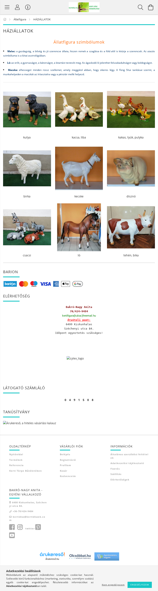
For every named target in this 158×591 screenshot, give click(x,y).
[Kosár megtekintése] (151, 7)
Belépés (65, 454)
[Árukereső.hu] (52, 554)
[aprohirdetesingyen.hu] (106, 556)
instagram (20, 527)
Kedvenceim (68, 476)
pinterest (38, 527)
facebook (12, 527)
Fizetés (115, 468)
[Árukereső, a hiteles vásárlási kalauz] (29, 423)
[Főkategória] (5, 19)
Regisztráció (68, 459)
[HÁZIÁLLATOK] (7, 7)
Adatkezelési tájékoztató (127, 463)
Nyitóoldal (16, 454)
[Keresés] (140, 7)
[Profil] (17, 7)
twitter (30, 528)
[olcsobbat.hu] (80, 556)
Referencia (16, 465)
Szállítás (115, 474)
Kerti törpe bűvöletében (25, 470)
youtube (12, 535)
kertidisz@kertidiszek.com (27, 518)
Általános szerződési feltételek (129, 456)
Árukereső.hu (52, 559)
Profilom (65, 465)
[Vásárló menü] (28, 7)
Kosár (63, 470)
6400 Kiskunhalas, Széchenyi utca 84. (28, 504)
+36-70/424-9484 (23, 511)
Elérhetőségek (119, 479)
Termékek (16, 459)
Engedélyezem (139, 584)
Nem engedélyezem (113, 584)
